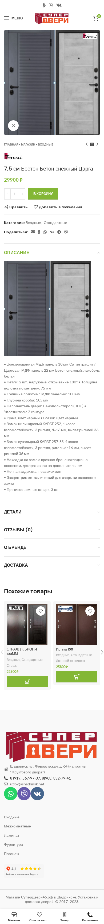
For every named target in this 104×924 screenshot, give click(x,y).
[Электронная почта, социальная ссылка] (32, 232)
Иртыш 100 (64, 649)
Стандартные (55, 222)
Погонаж (11, 853)
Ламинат (11, 835)
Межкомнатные (17, 826)
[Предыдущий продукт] (86, 144)
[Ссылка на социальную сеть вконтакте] (59, 5)
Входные (45, 144)
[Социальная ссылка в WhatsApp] (51, 5)
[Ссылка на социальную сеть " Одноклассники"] (44, 5)
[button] (27, 681)
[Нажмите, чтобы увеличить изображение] (13, 125)
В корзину (43, 194)
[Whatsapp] (10, 793)
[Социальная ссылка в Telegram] (59, 232)
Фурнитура (13, 844)
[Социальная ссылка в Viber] (66, 232)
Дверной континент (70, 661)
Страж (12, 666)
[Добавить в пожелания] (40, 611)
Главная (11, 144)
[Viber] (24, 793)
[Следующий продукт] (97, 144)
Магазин (28, 144)
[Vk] (37, 793)
